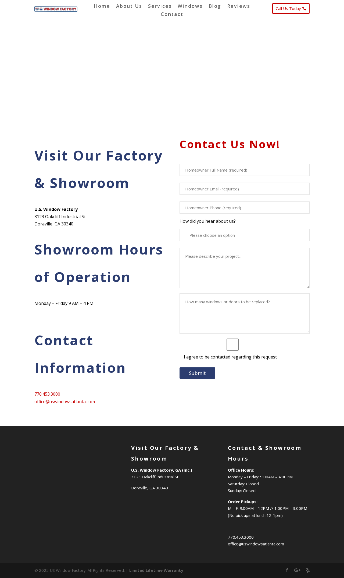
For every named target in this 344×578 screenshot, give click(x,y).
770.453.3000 (47, 394)
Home (102, 6)
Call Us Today (288, 8)
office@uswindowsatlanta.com (64, 402)
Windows (190, 6)
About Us (129, 6)
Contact (172, 14)
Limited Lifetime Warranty (156, 570)
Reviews (238, 6)
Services (160, 6)
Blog (215, 6)
